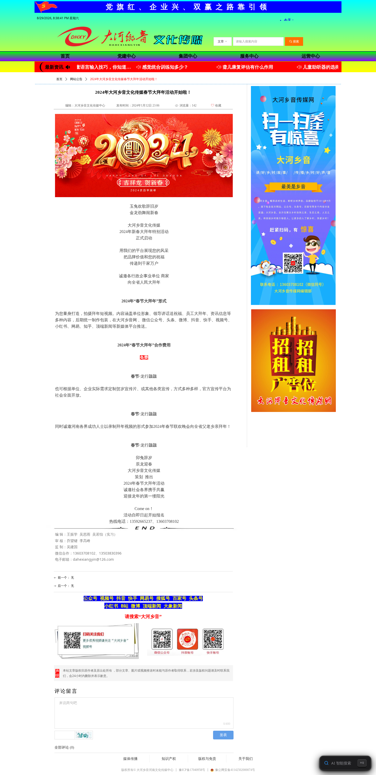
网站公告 (76, 79)
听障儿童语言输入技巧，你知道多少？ (82, 67)
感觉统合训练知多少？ (150, 67)
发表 (223, 735)
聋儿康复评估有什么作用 (233, 67)
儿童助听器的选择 (306, 67)
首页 (59, 79)
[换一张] (84, 735)
